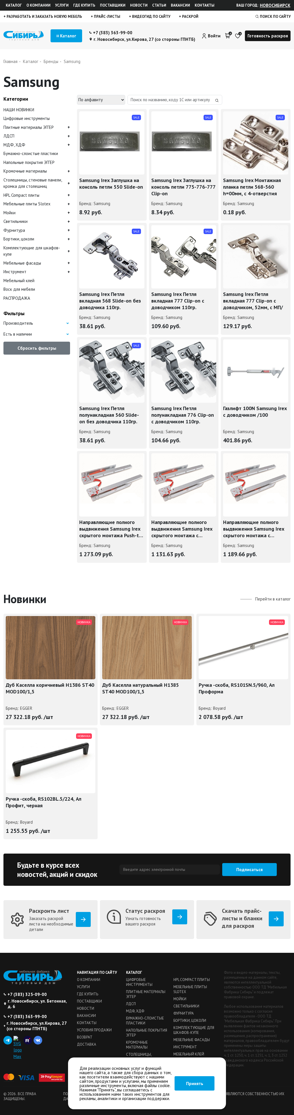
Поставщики (112, 5)
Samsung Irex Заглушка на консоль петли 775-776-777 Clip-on (183, 187)
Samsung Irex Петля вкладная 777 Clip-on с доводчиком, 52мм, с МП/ (253, 301)
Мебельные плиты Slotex (27, 203)
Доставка (86, 1044)
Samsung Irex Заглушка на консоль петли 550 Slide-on (111, 183)
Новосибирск (275, 5)
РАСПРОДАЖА (16, 298)
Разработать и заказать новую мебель (44, 16)
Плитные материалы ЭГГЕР (28, 127)
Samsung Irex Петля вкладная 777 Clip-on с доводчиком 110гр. (177, 301)
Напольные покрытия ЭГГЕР (29, 162)
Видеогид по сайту (150, 16)
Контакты (204, 5)
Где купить (84, 5)
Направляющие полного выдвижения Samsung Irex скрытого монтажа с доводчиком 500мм (253, 529)
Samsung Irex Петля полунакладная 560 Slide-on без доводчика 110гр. (109, 415)
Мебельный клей (18, 280)
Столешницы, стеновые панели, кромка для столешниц (32, 183)
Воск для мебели (19, 289)
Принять (194, 1083)
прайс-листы (106, 16)
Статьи (159, 5)
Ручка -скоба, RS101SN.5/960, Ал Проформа (236, 688)
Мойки (9, 212)
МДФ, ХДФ (14, 145)
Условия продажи (94, 1030)
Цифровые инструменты (26, 118)
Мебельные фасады (22, 263)
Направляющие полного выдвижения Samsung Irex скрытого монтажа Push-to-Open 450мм (111, 529)
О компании (38, 5)
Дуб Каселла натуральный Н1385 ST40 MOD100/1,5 (140, 688)
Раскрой (189, 16)
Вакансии (180, 5)
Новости (139, 5)
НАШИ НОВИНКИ (18, 109)
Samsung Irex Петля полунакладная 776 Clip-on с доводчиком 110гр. (182, 415)
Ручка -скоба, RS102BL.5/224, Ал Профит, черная (43, 802)
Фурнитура (14, 230)
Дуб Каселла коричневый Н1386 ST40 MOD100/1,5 (50, 688)
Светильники (15, 221)
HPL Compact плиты (21, 195)
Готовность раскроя (267, 36)
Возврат (84, 1037)
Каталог (14, 5)
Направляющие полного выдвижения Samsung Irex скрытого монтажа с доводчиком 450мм (181, 529)
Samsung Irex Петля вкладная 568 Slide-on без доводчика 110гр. (110, 301)
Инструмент (14, 271)
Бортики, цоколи (18, 239)
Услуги (62, 5)
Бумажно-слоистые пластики (30, 153)
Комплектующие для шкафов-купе (31, 251)
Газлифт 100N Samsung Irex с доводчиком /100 (255, 411)
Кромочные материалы (25, 171)
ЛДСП (8, 136)
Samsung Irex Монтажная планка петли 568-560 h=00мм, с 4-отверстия (252, 187)
